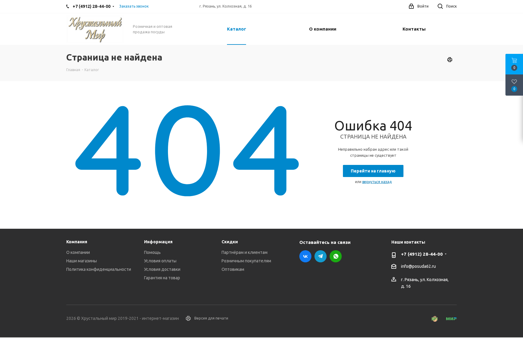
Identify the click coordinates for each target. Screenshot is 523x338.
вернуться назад (377, 182)
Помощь (152, 252)
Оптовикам (233, 269)
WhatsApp (336, 256)
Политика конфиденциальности (98, 269)
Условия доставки (162, 269)
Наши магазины (81, 260)
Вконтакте (305, 256)
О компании (78, 252)
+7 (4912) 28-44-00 (422, 254)
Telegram (320, 256)
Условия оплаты (160, 260)
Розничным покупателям (246, 260)
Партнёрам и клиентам (245, 252)
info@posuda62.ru (418, 266)
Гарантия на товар (162, 277)
